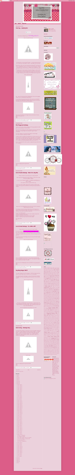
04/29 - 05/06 (19, 428)
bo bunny (52, 277)
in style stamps (50, 305)
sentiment (49, 334)
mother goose (45, 318)
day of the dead (50, 285)
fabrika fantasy (50, 296)
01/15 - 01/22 (19, 453)
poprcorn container (56, 326)
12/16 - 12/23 (19, 387)
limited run (52, 311)
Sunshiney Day (38, 65)
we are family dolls (52, 350)
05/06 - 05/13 (19, 426)
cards (45, 279)
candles (54, 278)
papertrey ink (56, 322)
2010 (17, 459)
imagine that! (45, 305)
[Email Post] (31, 167)
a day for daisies (56, 268)
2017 (17, 377)
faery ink (54, 296)
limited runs (56, 311)
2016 (17, 378)
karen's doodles (20, 223)
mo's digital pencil (52, 317)
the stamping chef (52, 346)
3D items (50, 268)
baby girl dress (55, 272)
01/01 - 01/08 (19, 456)
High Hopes (48, 303)
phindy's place (56, 324)
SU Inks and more (50, 342)
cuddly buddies (45, 284)
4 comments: (28, 367)
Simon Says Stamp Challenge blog (26, 96)
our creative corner (51, 321)
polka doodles (47, 326)
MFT (18, 120)
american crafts (51, 269)
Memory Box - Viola (36, 66)
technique (55, 344)
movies (51, 318)
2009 (17, 460)
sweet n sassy (45, 343)
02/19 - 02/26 (19, 447)
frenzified (45, 299)
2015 (17, 380)
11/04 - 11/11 (19, 394)
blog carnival (47, 276)
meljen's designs (46, 315)
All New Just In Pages (25, 114)
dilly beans (55, 290)
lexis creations (55, 310)
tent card (58, 344)
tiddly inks (46, 347)
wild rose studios (52, 352)
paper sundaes (50, 322)
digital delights (56, 289)
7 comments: (28, 167)
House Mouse (51, 304)
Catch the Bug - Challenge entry (23, 327)
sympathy (52, 343)
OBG (58, 320)
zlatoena (51, 354)
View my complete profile (52, 31)
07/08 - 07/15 (19, 415)
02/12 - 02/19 (19, 448)
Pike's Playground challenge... (22, 125)
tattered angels (45, 344)
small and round (53, 337)
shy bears (45, 336)
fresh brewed (48, 299)
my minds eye (46, 319)
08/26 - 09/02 (19, 407)
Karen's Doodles (25, 180)
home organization (56, 303)
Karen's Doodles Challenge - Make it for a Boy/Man (27, 172)
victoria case (45, 350)
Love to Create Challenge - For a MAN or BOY (26, 226)
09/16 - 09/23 (19, 403)
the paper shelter (57, 345)
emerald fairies (49, 295)
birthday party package (46, 275)
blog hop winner (56, 276)
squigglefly (53, 338)
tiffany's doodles (50, 347)
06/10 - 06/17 (19, 420)
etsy (52, 295)
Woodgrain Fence (30, 67)
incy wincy (54, 305)
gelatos (56, 299)
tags (57, 343)
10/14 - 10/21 (19, 398)
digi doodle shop (46, 288)
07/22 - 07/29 (19, 413)
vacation (45, 349)
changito (47, 281)
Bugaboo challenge (36, 330)
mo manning (47, 317)
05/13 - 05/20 (19, 425)
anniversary (50, 270)
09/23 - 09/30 (19, 402)
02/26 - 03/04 (19, 446)
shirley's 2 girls (54, 335)
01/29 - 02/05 (19, 451)
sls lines (49, 337)
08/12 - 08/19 (19, 409)
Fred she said (51, 298)
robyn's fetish (49, 330)
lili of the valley (48, 311)
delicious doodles (47, 286)
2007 (17, 462)
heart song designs (55, 302)
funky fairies (53, 299)
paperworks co (45, 323)
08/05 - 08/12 (19, 410)
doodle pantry (48, 292)
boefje (55, 277)
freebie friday (56, 298)
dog (47, 291)
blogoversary (49, 277)
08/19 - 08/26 (19, 408)
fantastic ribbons (57, 296)
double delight (53, 292)
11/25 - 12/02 (19, 391)
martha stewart (49, 314)
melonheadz (52, 315)
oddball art (46, 321)
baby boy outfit (51, 272)
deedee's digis (57, 285)
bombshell (58, 277)
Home (15, 23)
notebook (56, 320)
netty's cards (51, 319)
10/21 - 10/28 (19, 397)
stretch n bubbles (57, 341)
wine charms (45, 353)
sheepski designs (49, 335)
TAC (54, 343)
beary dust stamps (56, 273)
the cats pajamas (46, 345)
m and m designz (55, 312)
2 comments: (28, 222)
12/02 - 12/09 (19, 389)
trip (48, 348)
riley (58, 329)
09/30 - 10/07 (19, 400)
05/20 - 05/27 (19, 424)
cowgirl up (49, 282)
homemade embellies (46, 304)
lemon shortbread (50, 310)
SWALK (57, 342)
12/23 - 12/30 (19, 386)
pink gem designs (54, 325)
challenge (52, 280)
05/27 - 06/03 (19, 423)
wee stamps (56, 350)
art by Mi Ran (56, 270)
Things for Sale (24, 23)
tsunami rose (51, 348)
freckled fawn (47, 298)
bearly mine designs (49, 273)
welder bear (45, 351)
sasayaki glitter (53, 331)
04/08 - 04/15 (19, 431)
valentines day (49, 349)
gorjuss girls (48, 300)
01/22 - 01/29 (19, 452)
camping (52, 278)
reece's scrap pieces (46, 329)
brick (45, 278)
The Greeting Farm (51, 345)
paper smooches (46, 322)
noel (53, 320)
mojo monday (57, 317)
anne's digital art (46, 270)
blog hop (51, 276)
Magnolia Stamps (51, 313)
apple (52, 270)
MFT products (29, 62)
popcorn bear (52, 326)
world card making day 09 (47, 354)
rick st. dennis (55, 329)
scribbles (45, 334)
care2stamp (49, 279)
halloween (51, 301)
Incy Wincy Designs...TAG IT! (21, 270)
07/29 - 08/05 (19, 412)
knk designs (19, 323)
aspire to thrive (46, 271)
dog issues (50, 291)
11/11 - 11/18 (19, 393)
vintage (48, 350)
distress (45, 291)
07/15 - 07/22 (19, 414)
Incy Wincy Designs (26, 273)
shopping (58, 335)
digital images (45, 290)
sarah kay (48, 331)
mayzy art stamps (56, 314)
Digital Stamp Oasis (51, 290)
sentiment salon (53, 334)
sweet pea (49, 343)
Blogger (41, 468)
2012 (17, 383)
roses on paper (55, 330)
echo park (46, 294)
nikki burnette (50, 320)
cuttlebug (56, 284)
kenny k (47, 308)
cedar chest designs (47, 280)
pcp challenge (49, 323)
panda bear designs (56, 321)
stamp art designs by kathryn (55, 339)
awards (45, 272)
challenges (57, 280)
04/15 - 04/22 (19, 430)
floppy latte (50, 297)
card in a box (57, 278)
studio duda (46, 342)
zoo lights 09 (55, 354)
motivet (48, 318)
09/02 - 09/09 (19, 405)
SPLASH (17, 258)
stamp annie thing (48, 339)
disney (58, 290)
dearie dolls (54, 285)
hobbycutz (52, 303)
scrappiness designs (56, 333)
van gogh (53, 349)
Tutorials (55, 348)
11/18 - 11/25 (19, 392)
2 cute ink (45, 268)
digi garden (50, 288)
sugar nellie (54, 342)
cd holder (58, 279)
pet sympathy (52, 324)
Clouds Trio (36, 67)
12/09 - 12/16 (19, 388)
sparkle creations (46, 338)
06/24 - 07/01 (19, 418)
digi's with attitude (46, 289)
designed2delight (46, 287)
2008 (17, 461)
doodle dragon (19, 168)
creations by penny (50, 283)
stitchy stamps (52, 341)
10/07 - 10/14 (19, 399)
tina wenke (58, 347)
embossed (46, 295)
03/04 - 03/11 (19, 445)
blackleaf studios (52, 275)
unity (57, 348)
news (57, 319)
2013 (17, 382)
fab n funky (57, 295)
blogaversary (45, 277)
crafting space (55, 282)
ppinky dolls (45, 327)
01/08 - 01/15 (19, 455)
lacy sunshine (50, 309)
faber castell (45, 296)
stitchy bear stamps (46, 341)
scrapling (47, 333)
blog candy (57, 275)
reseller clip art (51, 329)
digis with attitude (51, 289)
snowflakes (57, 337)
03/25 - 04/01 (19, 434)
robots (45, 330)
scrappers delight (51, 333)
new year (55, 319)
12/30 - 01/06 (19, 384)
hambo (54, 301)
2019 (17, 375)
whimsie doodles (54, 351)
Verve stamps (56, 349)
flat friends (46, 297)
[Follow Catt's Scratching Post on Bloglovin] (48, 38)
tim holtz (54, 347)
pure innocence (21, 120)
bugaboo (48, 278)
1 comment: (27, 266)
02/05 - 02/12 (19, 450)
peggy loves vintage (54, 323)
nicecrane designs (46, 320)
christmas (55, 281)
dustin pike (23, 168)
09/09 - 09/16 (19, 404)
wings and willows (50, 353)
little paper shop (50, 312)
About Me (19, 23)
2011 (17, 457)
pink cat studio (48, 325)
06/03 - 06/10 (19, 421)
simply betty (45, 337)
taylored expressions (50, 344)
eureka (54, 295)
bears (52, 273)
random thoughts (47, 328)
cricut (55, 283)
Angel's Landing (56, 269)
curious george (52, 284)
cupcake (49, 284)
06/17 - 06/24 (19, 419)
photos (44, 325)
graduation (45, 301)
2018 (17, 376)
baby (47, 272)
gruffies (48, 301)
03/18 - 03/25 (19, 442)
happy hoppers (50, 302)
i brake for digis (57, 304)
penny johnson (48, 324)
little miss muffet (46, 312)
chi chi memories (51, 281)
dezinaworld (53, 287)
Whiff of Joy (49, 351)
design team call (55, 286)
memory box (56, 315)
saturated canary (52, 332)
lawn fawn (55, 309)
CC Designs (54, 279)
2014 (17, 381)
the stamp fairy (47, 346)
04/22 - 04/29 (19, 429)
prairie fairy (49, 327)
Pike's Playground (29, 129)
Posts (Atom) (21, 371)
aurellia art (52, 271)
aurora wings (56, 271)
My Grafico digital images (56, 318)
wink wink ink (54, 353)
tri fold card (46, 348)
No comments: (28, 322)
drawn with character (52, 293)
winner (57, 353)
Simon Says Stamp (25, 120)
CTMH (57, 283)
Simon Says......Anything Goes (22, 28)
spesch (49, 338)
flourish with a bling (55, 297)
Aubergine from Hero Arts (23, 66)
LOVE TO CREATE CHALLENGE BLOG (31, 231)
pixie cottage (19, 267)
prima (52, 327)
